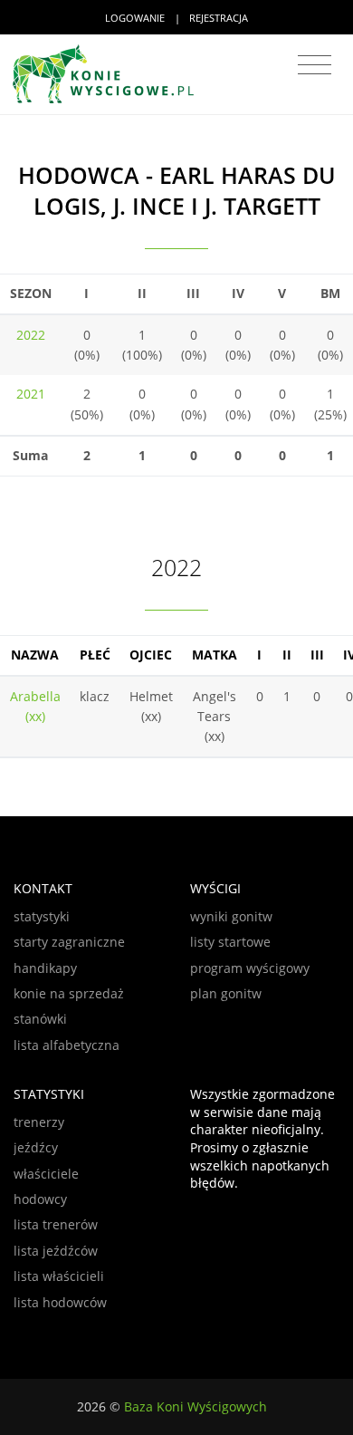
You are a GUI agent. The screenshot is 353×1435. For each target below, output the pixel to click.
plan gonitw (226, 993)
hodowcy (40, 1199)
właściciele (46, 1173)
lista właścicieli (59, 1276)
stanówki (40, 1018)
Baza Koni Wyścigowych (195, 1406)
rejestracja (218, 17)
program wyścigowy (250, 968)
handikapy (45, 968)
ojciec (150, 654)
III (317, 654)
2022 (30, 334)
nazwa (35, 654)
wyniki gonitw (231, 916)
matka (214, 654)
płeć (95, 654)
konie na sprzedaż (69, 993)
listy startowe (230, 941)
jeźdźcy (36, 1147)
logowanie (135, 17)
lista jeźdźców (56, 1250)
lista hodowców (60, 1302)
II (286, 654)
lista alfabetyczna (66, 1045)
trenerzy (39, 1122)
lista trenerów (56, 1224)
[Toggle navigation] (314, 65)
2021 (30, 393)
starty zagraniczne (69, 941)
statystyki (42, 916)
